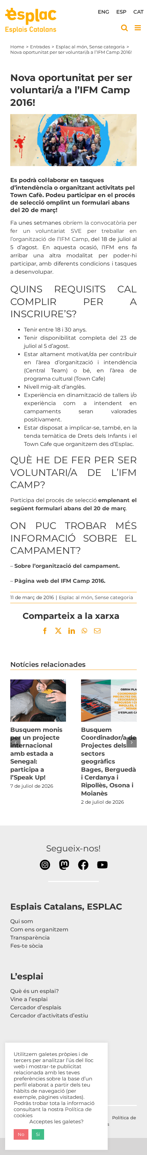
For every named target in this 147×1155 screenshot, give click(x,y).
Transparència (30, 937)
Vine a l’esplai (29, 999)
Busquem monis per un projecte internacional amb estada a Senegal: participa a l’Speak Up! (38, 700)
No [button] (21, 1134)
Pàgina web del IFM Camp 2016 (59, 581)
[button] (15, 742)
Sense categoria (114, 597)
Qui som (21, 921)
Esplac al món (75, 597)
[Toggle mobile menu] (138, 27)
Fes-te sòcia (26, 946)
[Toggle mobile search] (124, 27)
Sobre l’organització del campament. (67, 566)
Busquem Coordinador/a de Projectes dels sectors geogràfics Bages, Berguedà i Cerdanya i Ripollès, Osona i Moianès (109, 700)
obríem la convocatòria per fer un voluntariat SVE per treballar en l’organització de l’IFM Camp (73, 231)
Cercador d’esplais (35, 1007)
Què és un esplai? (34, 991)
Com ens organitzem (39, 929)
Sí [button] (38, 1134)
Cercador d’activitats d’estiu (49, 1015)
